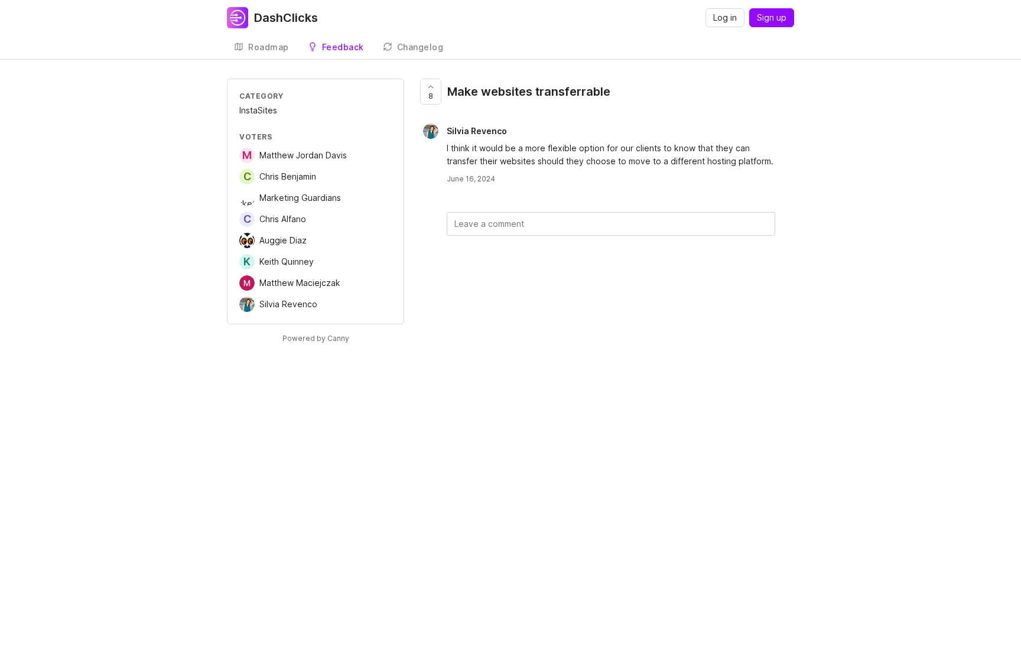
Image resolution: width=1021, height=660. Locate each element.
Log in (725, 17)
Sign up (771, 17)
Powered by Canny (315, 338)
